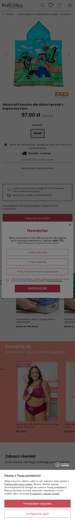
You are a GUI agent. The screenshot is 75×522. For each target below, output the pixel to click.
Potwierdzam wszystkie (37, 503)
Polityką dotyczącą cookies (18, 484)
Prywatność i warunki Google (44, 493)
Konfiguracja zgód (37, 514)
